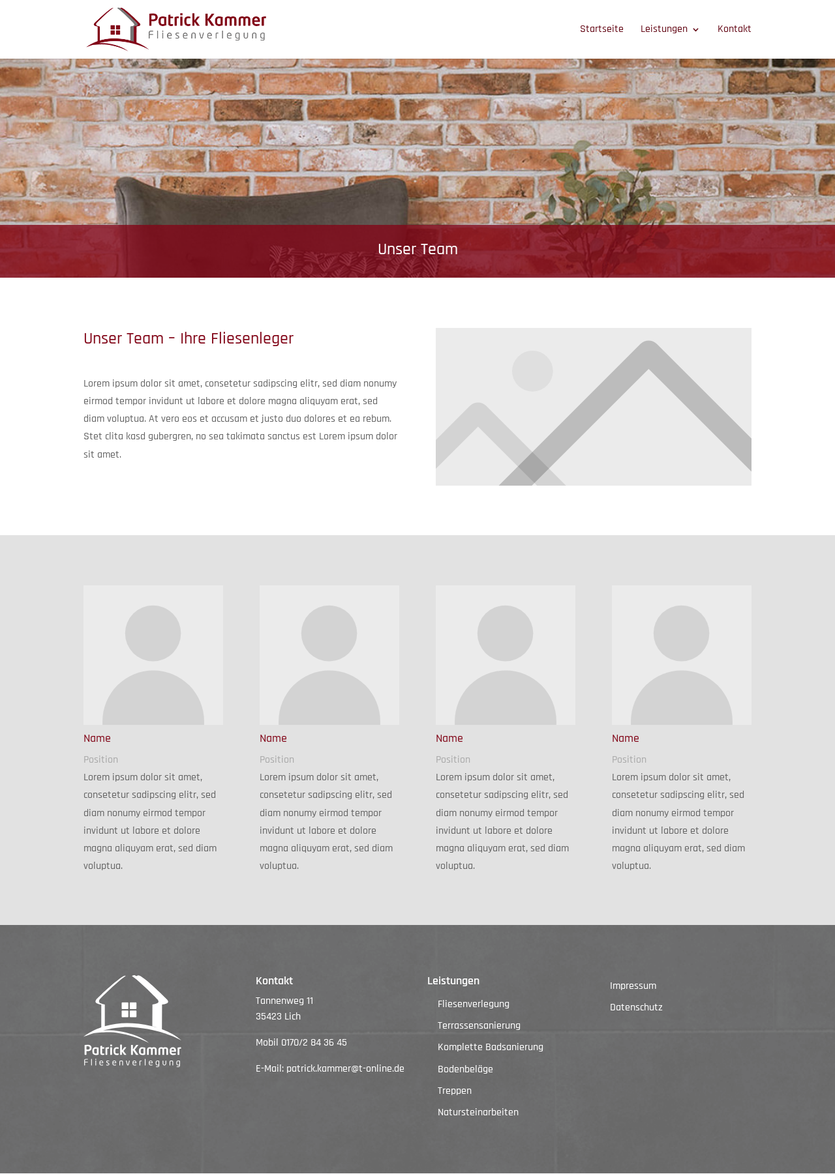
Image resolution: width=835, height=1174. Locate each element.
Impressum (633, 986)
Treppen (455, 1091)
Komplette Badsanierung (490, 1047)
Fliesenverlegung (473, 1004)
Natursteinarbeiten (478, 1112)
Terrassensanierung (479, 1026)
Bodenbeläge (465, 1069)
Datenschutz (636, 1007)
